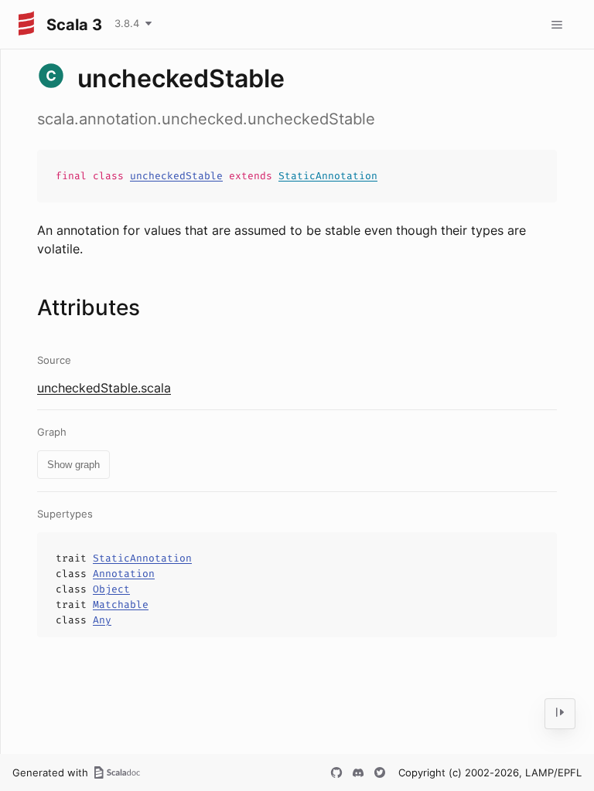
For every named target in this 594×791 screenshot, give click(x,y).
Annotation (124, 573)
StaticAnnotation (327, 175)
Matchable (120, 604)
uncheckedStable (176, 175)
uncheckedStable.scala (104, 388)
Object (111, 589)
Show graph (73, 464)
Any (102, 619)
